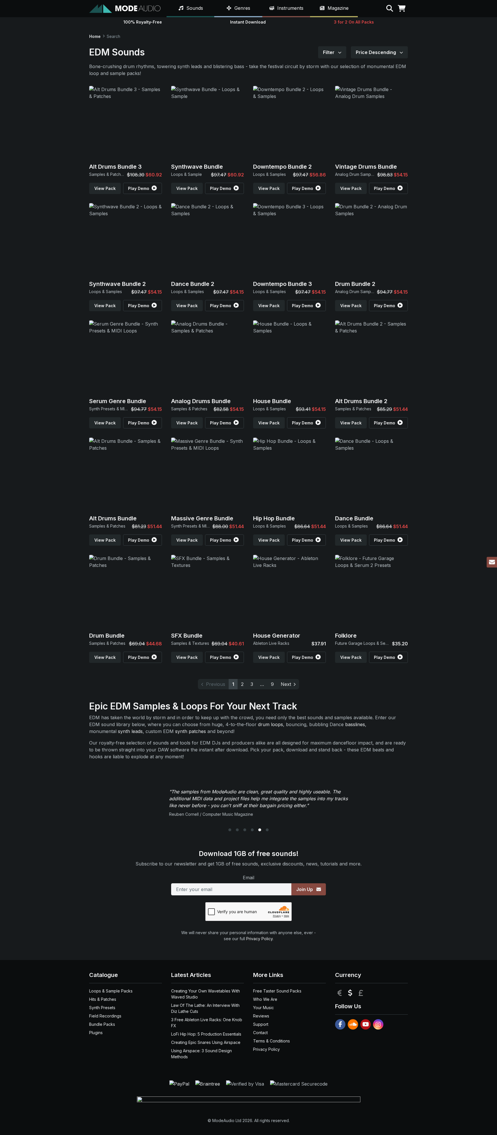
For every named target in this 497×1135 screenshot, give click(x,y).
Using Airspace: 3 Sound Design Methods (201, 1053)
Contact (260, 1032)
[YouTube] (365, 1024)
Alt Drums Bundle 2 (361, 401)
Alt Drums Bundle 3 (115, 166)
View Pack (105, 188)
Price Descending (376, 52)
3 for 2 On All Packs (354, 22)
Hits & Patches (102, 999)
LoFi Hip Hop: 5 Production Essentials (206, 1034)
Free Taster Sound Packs (277, 990)
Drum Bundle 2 (355, 283)
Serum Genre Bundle (117, 401)
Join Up (305, 889)
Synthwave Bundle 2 (117, 283)
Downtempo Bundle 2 (282, 166)
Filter (329, 52)
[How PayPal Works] (180, 1083)
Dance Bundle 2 (192, 283)
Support (260, 1024)
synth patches (190, 731)
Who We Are (265, 999)
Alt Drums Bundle (113, 518)
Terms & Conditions (271, 1040)
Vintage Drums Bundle (366, 166)
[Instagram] (378, 1024)
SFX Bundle (186, 635)
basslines (355, 724)
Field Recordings (105, 1015)
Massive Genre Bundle (202, 518)
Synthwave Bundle (197, 166)
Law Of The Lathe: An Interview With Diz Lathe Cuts (205, 1008)
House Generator (276, 635)
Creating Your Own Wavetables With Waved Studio (205, 993)
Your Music (263, 1007)
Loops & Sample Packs (111, 990)
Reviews (261, 1015)
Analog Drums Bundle (201, 401)
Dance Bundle (354, 518)
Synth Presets (102, 1007)
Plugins (96, 1032)
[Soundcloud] (353, 1024)
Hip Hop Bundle (274, 518)
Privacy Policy (259, 938)
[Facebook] (340, 1024)
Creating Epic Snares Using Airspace (205, 1042)
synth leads (130, 731)
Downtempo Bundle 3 (282, 283)
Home (95, 36)
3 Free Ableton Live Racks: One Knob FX (206, 1022)
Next (286, 684)
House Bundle (272, 401)
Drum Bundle (107, 635)
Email (248, 877)
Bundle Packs (102, 1024)
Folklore (346, 635)
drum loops (270, 724)
